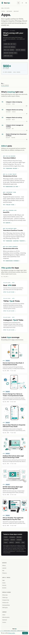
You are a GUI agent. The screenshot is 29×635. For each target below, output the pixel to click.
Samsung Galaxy (6, 605)
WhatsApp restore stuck (10, 52)
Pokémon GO (5, 602)
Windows (4, 573)
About (3, 614)
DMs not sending (20, 49)
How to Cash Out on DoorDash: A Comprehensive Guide (13, 363)
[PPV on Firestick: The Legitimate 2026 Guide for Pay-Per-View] (14, 505)
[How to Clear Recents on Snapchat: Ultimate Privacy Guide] (14, 413)
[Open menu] (26, 2)
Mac (3, 570)
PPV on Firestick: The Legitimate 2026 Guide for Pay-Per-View (13, 518)
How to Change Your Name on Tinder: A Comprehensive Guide (13, 394)
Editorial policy (6, 617)
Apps (3, 580)
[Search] (18, 2)
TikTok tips (5, 597)
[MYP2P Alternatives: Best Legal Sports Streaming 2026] (14, 474)
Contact (4, 622)
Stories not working (9, 47)
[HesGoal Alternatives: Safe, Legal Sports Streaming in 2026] (14, 444)
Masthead (4, 619)
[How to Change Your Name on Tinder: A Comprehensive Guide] (14, 382)
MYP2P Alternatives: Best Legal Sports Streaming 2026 (13, 487)
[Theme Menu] (22, 2)
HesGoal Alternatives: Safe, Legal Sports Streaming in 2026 (13, 456)
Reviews (4, 587)
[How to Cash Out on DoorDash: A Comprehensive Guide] (14, 351)
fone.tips (3, 8)
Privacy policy (11, 633)
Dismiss (25, 633)
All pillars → (5, 276)
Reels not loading (9, 49)
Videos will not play (9, 44)
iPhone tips (5, 595)
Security (4, 585)
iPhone (4, 565)
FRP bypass (5, 607)
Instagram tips (5, 600)
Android (4, 568)
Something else (8, 55)
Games (3, 582)
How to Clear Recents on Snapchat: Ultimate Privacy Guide (14, 425)
